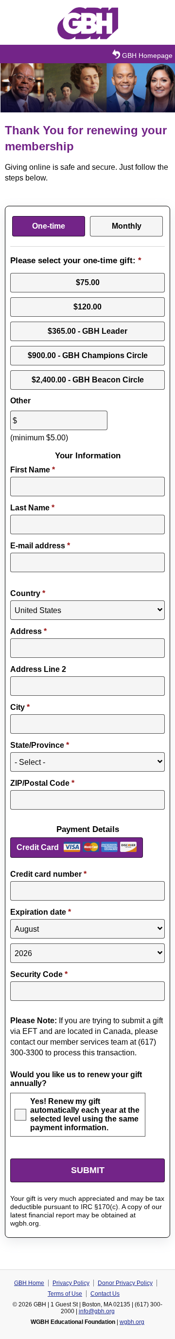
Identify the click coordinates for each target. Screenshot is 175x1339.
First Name (32, 470)
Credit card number (48, 874)
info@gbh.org (97, 1311)
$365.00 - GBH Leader (87, 331)
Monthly (126, 226)
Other (20, 401)
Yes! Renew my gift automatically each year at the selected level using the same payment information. (85, 1114)
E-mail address (40, 546)
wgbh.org (132, 1322)
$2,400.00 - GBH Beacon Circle (88, 380)
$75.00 (88, 282)
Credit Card (38, 847)
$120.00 (87, 307)
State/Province (39, 745)
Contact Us (105, 1293)
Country (27, 593)
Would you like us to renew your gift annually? (76, 1078)
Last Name (32, 508)
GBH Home (29, 1283)
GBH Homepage (147, 55)
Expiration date (40, 912)
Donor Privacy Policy (125, 1283)
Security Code (39, 974)
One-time (48, 226)
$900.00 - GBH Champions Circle (88, 355)
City (20, 707)
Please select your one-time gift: (75, 260)
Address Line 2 (38, 669)
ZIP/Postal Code (42, 783)
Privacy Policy (70, 1283)
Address (28, 631)
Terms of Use (65, 1293)
